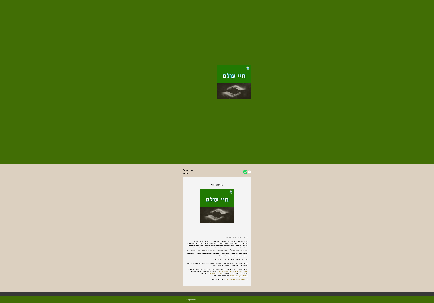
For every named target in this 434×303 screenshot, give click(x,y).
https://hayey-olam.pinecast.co (236, 279)
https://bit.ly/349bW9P (239, 276)
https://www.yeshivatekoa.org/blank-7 (233, 271)
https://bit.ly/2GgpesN (216, 273)
